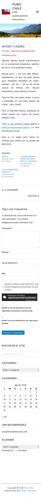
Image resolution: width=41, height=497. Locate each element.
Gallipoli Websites (28, 490)
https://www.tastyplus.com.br (15, 127)
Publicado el (23, 51)
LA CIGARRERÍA (10, 190)
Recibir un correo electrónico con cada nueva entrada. (20, 322)
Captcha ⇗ (31, 300)
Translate (22, 450)
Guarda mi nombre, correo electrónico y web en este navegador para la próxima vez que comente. (21, 287)
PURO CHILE (16, 6)
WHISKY (5, 157)
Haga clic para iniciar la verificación (22, 298)
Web (3, 274)
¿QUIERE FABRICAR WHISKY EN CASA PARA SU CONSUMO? (28, 159)
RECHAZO (33, 196)
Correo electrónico (10, 263)
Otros (14, 55)
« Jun (4, 417)
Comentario (7, 228)
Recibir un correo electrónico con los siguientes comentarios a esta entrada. (17, 309)
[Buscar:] (20, 354)
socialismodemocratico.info (14, 432)
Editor (7, 51)
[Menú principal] (37, 12)
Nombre (5, 252)
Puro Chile (28, 488)
